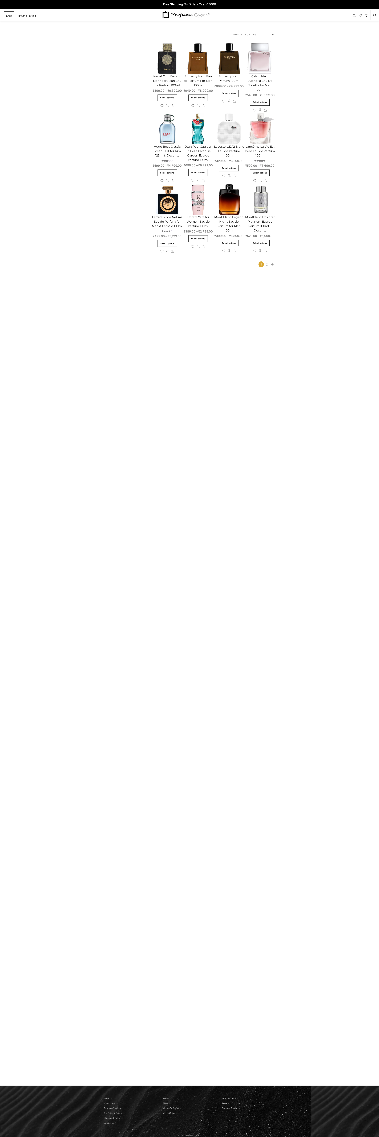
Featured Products (231, 1108)
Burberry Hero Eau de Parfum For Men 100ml (198, 81)
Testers (225, 1103)
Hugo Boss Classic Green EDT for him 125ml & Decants (167, 151)
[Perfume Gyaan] (186, 14)
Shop (9, 15)
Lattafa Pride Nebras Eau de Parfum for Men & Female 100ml (167, 221)
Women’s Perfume (172, 1108)
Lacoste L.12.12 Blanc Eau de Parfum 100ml (229, 151)
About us (108, 1098)
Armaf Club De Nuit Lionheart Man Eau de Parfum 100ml (167, 81)
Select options (167, 97)
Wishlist (166, 1098)
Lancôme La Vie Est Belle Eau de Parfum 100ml (260, 151)
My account (109, 1103)
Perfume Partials (26, 15)
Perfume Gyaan (187, 1135)
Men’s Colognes (170, 1113)
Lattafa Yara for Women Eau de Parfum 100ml (198, 221)
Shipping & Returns (113, 1118)
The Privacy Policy (113, 1113)
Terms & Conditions (113, 1108)
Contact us (109, 1123)
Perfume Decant (230, 1098)
